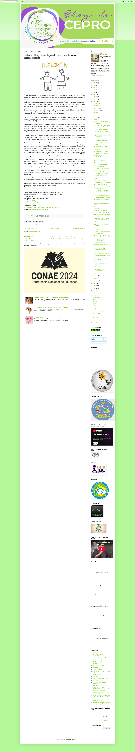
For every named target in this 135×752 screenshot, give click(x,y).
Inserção (95, 308)
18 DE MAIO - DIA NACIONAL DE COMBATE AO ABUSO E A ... (102, 192)
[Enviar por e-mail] (40, 216)
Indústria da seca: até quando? (102, 267)
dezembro (97, 103)
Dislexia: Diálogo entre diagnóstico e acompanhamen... (100, 241)
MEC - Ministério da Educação (101, 678)
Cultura (94, 306)
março (96, 276)
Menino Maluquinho (98, 680)
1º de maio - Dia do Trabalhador (99, 270)
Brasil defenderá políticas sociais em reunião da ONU (102, 152)
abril (95, 273)
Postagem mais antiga (79, 228)
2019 (94, 92)
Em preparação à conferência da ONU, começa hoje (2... (102, 163)
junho (96, 117)
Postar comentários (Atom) (36, 231)
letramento (95, 310)
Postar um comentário (32, 225)
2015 (94, 94)
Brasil (94, 299)
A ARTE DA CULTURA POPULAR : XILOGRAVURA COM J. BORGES (52, 298)
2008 (94, 290)
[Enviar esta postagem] (36, 215)
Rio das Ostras (96, 318)
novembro (97, 105)
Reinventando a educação (101, 160)
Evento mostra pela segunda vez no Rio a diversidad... (101, 172)
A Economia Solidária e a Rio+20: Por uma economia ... (102, 157)
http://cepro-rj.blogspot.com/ (35, 202)
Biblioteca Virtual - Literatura (100, 660)
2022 (94, 85)
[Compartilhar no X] (44, 216)
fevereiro (96, 278)
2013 (94, 99)
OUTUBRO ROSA (38, 317)
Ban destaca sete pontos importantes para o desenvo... (100, 148)
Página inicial (55, 228)
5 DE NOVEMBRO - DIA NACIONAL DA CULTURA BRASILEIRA (51, 307)
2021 (94, 87)
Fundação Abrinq (97, 669)
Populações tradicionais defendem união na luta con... (101, 263)
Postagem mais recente (31, 228)
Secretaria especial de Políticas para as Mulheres (101, 699)
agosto (96, 112)
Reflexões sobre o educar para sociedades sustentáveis (102, 245)
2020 (94, 90)
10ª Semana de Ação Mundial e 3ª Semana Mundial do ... (102, 139)
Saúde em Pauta (33, 187)
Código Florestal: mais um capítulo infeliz (101, 132)
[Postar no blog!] (42, 216)
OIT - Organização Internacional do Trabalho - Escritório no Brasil (101, 696)
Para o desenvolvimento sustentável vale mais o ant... (102, 181)
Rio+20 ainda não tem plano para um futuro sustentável (102, 236)
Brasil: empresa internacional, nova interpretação (102, 187)
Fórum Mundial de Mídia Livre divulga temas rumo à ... (102, 215)
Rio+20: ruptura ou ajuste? (101, 129)
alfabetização (96, 297)
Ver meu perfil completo (97, 75)
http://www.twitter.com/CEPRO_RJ (38, 209)
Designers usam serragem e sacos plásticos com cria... (101, 249)
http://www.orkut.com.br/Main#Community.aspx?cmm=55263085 (42, 207)
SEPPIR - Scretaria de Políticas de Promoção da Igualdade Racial (102, 703)
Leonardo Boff (96, 676)
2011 (94, 283)
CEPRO (104, 54)
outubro (96, 108)
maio (95, 119)
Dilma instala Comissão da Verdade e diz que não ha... (102, 196)
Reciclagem (96, 316)
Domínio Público (97, 667)
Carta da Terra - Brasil (98, 665)
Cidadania (95, 303)
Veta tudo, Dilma (98, 222)
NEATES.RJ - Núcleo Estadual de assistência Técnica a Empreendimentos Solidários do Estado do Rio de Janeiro (101, 688)
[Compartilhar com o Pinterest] (48, 216)
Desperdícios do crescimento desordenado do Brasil (102, 126)
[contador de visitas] (95, 331)
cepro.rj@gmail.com (34, 200)
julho (95, 115)
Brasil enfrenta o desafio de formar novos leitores (101, 200)
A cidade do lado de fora (100, 184)
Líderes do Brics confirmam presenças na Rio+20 (101, 219)
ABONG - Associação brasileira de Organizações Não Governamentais (102, 654)
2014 (94, 96)
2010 (94, 286)
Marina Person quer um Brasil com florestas (102, 232)
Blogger (75, 739)
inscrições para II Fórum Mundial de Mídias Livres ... (102, 211)
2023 (94, 83)
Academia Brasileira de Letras (101, 658)
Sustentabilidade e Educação (102, 255)
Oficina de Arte (96, 314)
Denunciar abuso (97, 323)
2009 (94, 288)
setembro (97, 110)
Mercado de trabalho (98, 312)
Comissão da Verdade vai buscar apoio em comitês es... (101, 177)
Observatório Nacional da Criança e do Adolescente (102, 692)
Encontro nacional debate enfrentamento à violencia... (102, 252)
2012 (94, 101)
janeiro (96, 280)
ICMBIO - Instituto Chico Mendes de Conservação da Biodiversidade (101, 673)
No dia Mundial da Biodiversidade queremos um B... (101, 168)
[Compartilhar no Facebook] (46, 216)
